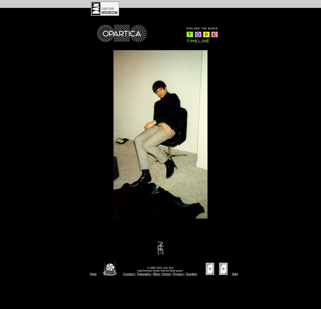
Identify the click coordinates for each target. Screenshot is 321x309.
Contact (129, 274)
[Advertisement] (180, 9)
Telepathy (144, 274)
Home (166, 274)
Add (235, 274)
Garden (191, 274)
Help (93, 274)
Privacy (178, 274)
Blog (156, 274)
